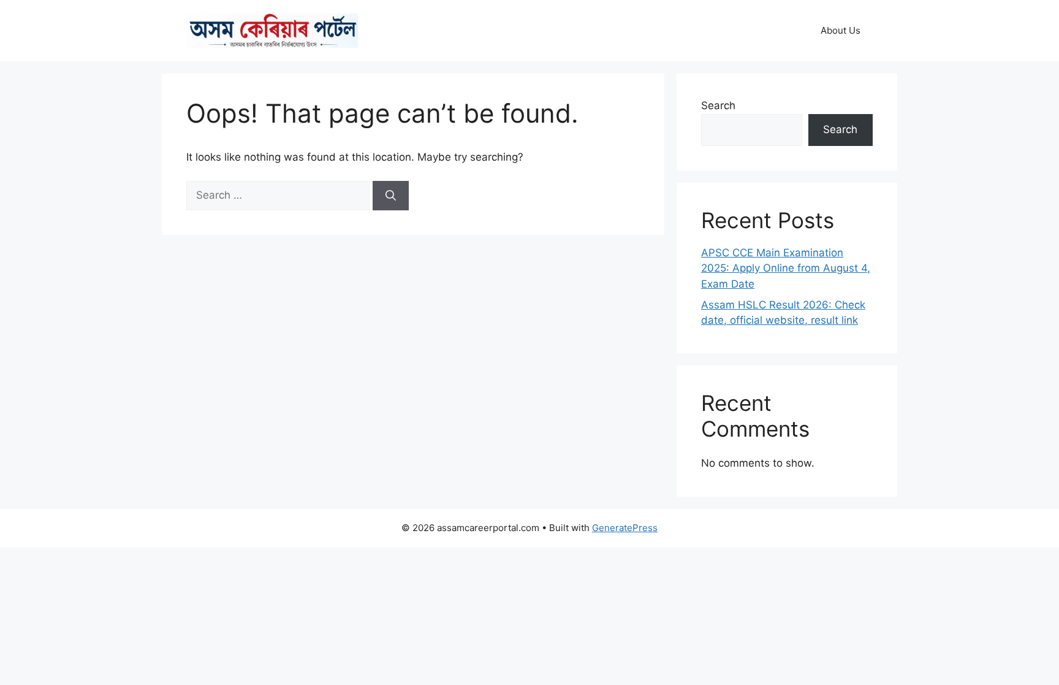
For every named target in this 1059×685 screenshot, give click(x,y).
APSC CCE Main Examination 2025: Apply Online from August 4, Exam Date (785, 268)
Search (718, 105)
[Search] (391, 195)
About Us (840, 30)
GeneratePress (625, 528)
